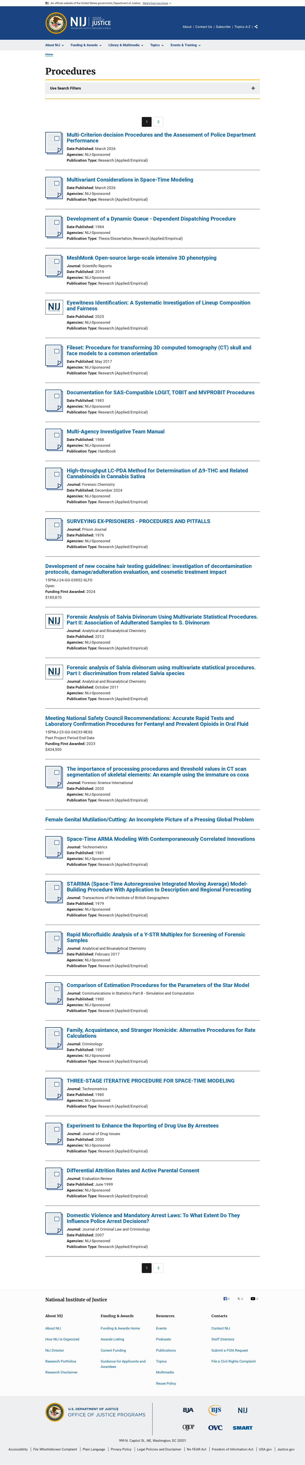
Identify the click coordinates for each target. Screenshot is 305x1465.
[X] (242, 1302)
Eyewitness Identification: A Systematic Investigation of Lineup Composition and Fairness (158, 306)
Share (260, 30)
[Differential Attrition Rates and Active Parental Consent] (54, 1188)
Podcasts (163, 1339)
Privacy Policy (121, 1449)
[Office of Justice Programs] (56, 23)
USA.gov (265, 1449)
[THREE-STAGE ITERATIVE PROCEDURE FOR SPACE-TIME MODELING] (54, 1099)
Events (161, 1328)
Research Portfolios (60, 1361)
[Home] (91, 23)
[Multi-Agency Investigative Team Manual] (54, 449)
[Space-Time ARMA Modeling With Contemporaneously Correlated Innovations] (54, 857)
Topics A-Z (242, 27)
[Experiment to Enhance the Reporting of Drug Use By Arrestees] (54, 1144)
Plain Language (94, 1449)
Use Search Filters (65, 88)
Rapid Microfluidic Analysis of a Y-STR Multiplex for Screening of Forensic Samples (156, 937)
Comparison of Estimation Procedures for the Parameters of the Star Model (158, 985)
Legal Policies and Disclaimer (159, 1449)
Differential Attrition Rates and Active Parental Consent (133, 1170)
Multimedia (165, 1372)
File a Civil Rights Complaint (233, 1361)
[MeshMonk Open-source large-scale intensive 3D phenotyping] (54, 276)
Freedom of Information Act (232, 1449)
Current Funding (113, 1350)
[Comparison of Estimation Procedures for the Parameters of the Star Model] (54, 1003)
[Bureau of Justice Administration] (188, 1413)
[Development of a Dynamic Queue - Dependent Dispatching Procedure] (54, 237)
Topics (161, 1361)
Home (49, 54)
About (187, 27)
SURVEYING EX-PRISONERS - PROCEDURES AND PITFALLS (138, 521)
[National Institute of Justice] (242, 1413)
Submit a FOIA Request (229, 1350)
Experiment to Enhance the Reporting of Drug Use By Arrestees (143, 1126)
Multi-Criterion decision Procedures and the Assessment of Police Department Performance (161, 138)
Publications (166, 1350)
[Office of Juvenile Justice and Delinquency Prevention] (188, 1431)
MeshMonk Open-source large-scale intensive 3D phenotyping (142, 258)
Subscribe (223, 27)
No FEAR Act (196, 1449)
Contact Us (203, 27)
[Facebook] (228, 1302)
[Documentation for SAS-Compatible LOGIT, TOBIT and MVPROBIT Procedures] (54, 410)
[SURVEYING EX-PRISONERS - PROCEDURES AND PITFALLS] (54, 539)
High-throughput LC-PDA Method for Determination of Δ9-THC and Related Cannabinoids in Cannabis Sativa (157, 473)
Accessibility (18, 1449)
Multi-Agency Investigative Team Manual (116, 431)
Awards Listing (112, 1339)
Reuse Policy (166, 1383)
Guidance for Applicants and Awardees (123, 1364)
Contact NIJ (220, 1328)
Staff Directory (222, 1339)
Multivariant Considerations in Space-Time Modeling (130, 180)
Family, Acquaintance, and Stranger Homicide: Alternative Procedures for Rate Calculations (161, 1033)
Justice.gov (286, 1449)
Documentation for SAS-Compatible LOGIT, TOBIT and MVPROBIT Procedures (161, 392)
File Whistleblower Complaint (55, 1449)
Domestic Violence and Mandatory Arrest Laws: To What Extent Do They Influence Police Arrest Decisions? (153, 1218)
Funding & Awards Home (120, 1328)
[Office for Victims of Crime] (215, 1431)
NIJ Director (54, 1350)
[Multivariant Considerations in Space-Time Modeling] (54, 198)
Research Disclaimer (61, 1372)
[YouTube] (255, 1302)
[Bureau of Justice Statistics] (215, 1416)
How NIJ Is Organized (62, 1339)
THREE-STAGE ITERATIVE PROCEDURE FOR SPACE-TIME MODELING (150, 1081)
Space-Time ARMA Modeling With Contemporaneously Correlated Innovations (161, 839)
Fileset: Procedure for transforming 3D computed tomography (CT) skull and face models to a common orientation (159, 350)
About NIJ (53, 1328)
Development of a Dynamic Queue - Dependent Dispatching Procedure (151, 219)
